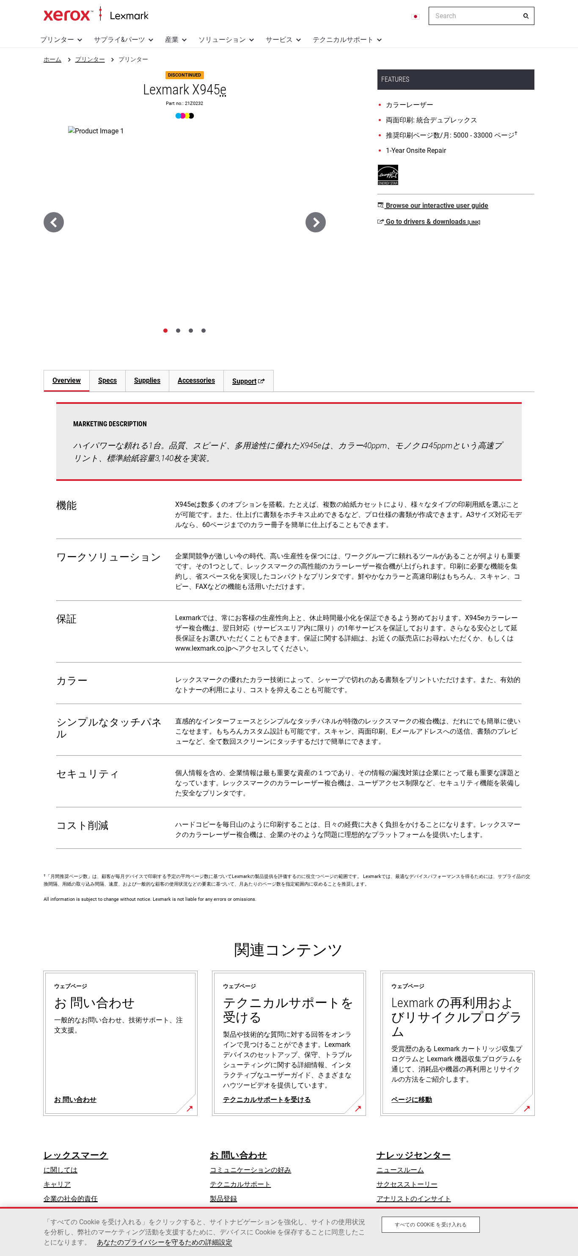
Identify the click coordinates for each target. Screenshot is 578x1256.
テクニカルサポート (343, 40)
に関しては (60, 1170)
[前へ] (54, 222)
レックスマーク (76, 1155)
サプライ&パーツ (119, 40)
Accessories (196, 380)
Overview (66, 380)
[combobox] (481, 16)
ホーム (96, 14)
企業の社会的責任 (71, 1199)
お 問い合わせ (238, 1155)
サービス (279, 40)
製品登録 (223, 1199)
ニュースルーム (400, 1170)
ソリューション (222, 40)
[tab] (165, 330)
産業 (172, 40)
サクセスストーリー (407, 1184)
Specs (107, 380)
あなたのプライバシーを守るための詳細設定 (164, 1242)
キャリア (57, 1184)
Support (244, 381)
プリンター (57, 40)
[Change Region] (416, 16)
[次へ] (316, 222)
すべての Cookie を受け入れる (431, 1225)
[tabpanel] (289, 627)
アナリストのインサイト (414, 1199)
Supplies (147, 380)
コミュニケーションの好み (250, 1170)
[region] (289, 1231)
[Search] (525, 16)
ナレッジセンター (414, 1155)
